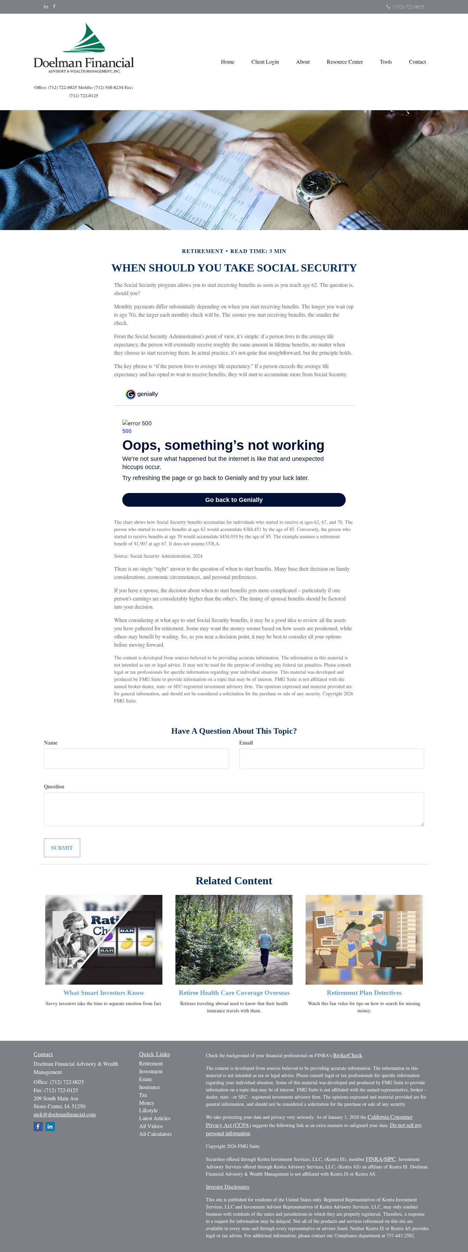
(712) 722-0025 (409, 6)
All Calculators (155, 1133)
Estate (145, 1079)
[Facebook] (54, 6)
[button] (265, 61)
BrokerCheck (347, 1055)
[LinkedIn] (46, 6)
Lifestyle (148, 1110)
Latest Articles (154, 1118)
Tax (143, 1094)
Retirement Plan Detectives (364, 992)
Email (246, 742)
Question (54, 786)
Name (51, 742)
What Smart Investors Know (103, 992)
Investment (150, 1071)
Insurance (149, 1086)
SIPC (390, 1158)
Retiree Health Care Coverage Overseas (234, 992)
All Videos (151, 1125)
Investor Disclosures (227, 1186)
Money (147, 1102)
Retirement (151, 1063)
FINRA (374, 1158)
